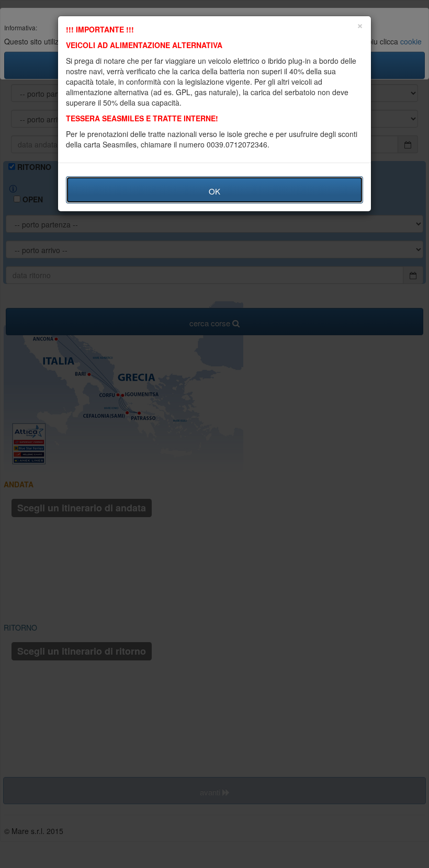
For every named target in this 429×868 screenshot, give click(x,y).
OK (214, 191)
